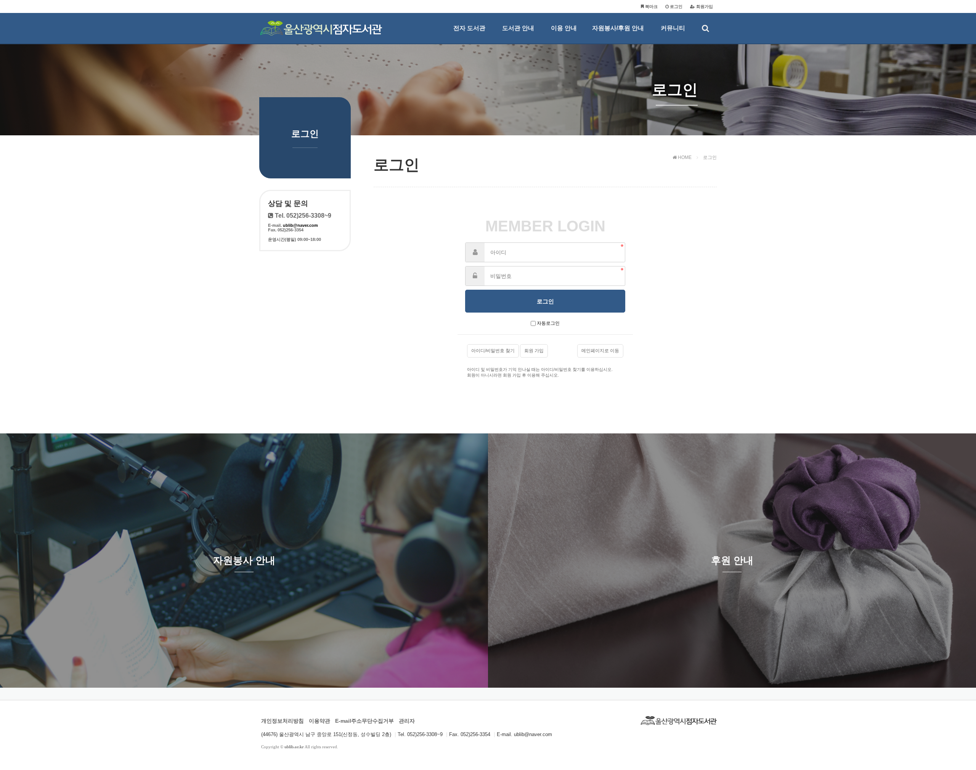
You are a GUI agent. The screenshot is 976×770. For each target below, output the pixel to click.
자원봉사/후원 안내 (618, 28)
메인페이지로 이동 (600, 350)
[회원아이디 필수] (475, 252)
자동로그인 (548, 323)
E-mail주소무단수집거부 (364, 721)
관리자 (407, 721)
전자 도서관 (469, 28)
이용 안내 (564, 28)
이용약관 (319, 721)
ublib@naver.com (300, 225)
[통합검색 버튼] (705, 28)
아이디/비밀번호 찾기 (493, 350)
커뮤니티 (673, 28)
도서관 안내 (518, 28)
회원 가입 (534, 350)
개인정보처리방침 (282, 721)
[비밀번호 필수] (475, 276)
